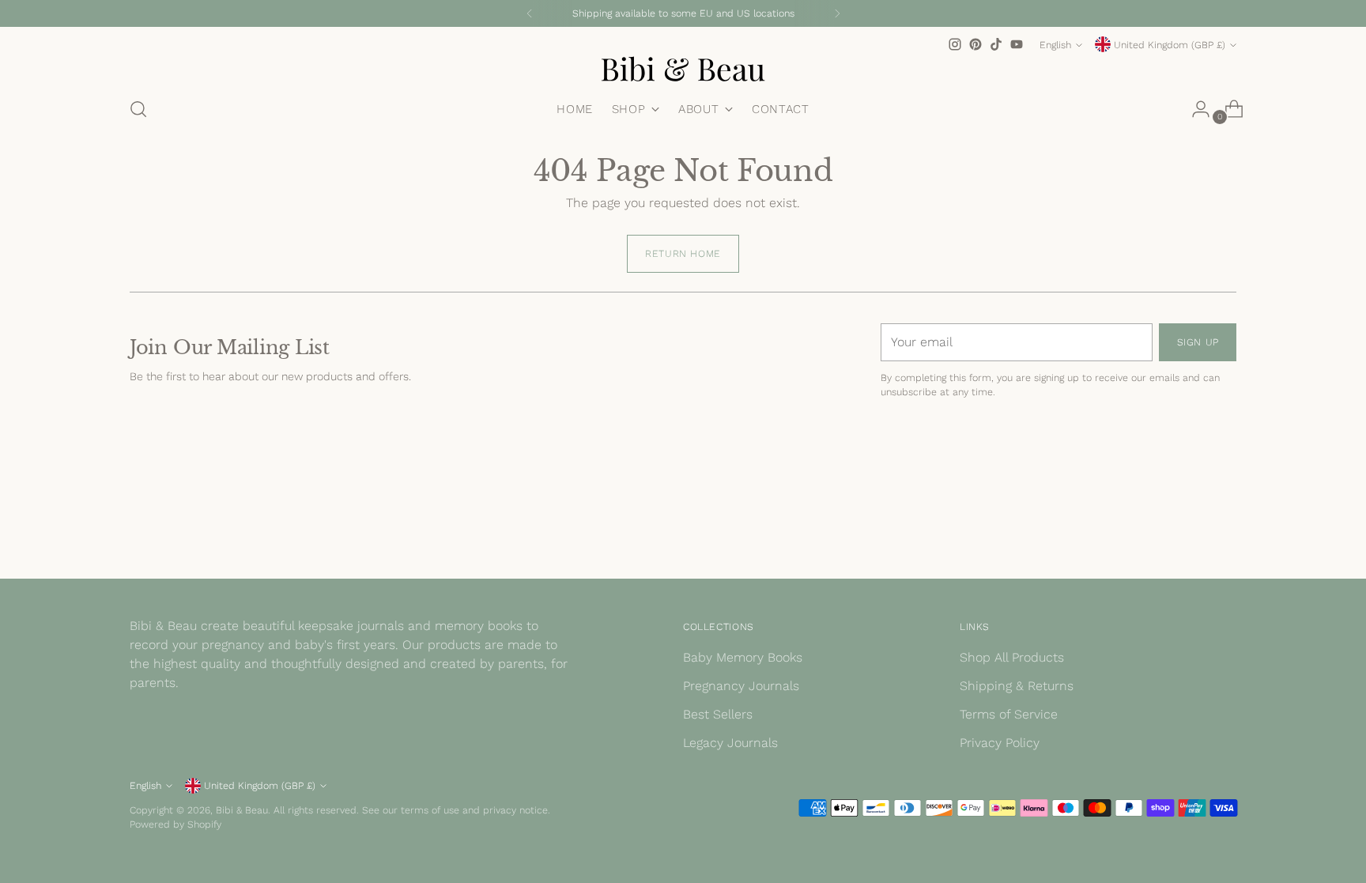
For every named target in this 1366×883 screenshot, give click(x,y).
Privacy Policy (1000, 742)
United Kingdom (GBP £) (1169, 45)
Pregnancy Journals (741, 685)
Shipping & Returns (1017, 685)
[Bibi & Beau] (683, 68)
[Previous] (529, 13)
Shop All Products (1012, 657)
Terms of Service (1009, 714)
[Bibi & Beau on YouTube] (1016, 44)
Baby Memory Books (742, 657)
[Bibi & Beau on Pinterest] (975, 44)
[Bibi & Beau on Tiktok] (996, 44)
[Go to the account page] (1194, 109)
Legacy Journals (730, 742)
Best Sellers (718, 714)
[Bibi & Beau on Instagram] (955, 44)
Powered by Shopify (175, 824)
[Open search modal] (138, 109)
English (1055, 45)
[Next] (837, 13)
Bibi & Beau (242, 810)
